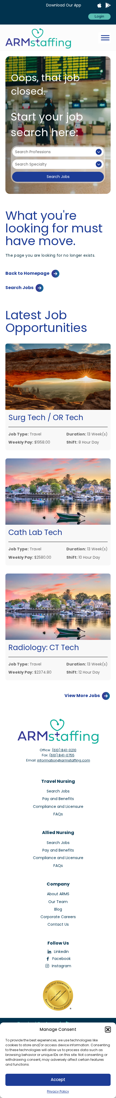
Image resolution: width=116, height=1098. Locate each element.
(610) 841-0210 (64, 750)
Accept (58, 1079)
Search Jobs (58, 176)
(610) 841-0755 (61, 755)
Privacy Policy (58, 1091)
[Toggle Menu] (105, 37)
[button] (108, 1029)
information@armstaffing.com (63, 760)
